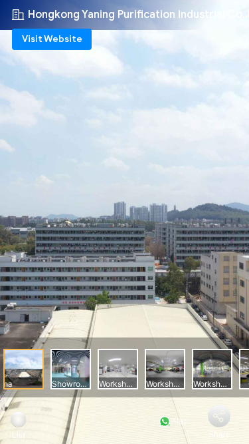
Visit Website (52, 39)
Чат (179, 421)
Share (219, 434)
